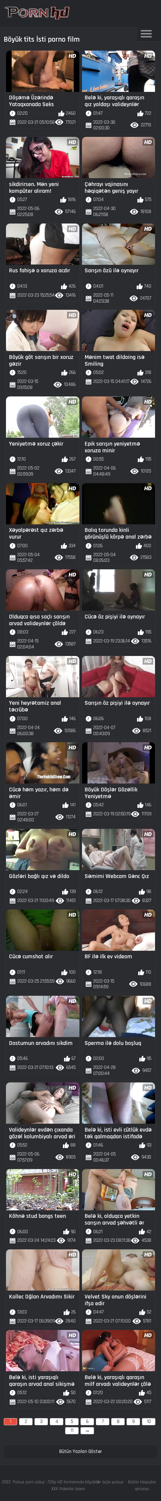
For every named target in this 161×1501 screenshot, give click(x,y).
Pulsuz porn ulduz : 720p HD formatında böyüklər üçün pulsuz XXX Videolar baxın (68, 1485)
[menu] (146, 34)
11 (71, 1430)
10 (149, 1421)
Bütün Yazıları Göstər (80, 1451)
